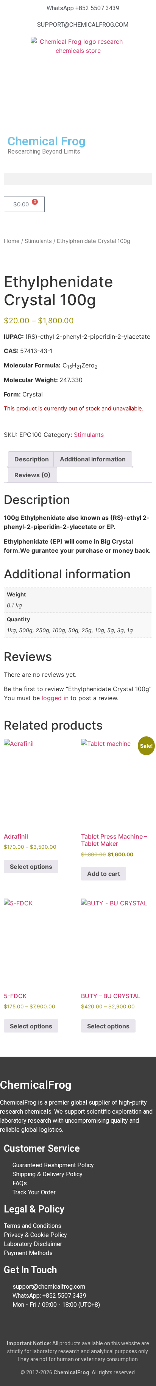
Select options (31, 866)
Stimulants (38, 241)
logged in (55, 698)
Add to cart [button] (103, 873)
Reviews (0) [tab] (32, 475)
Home (12, 241)
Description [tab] (31, 459)
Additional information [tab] (93, 459)
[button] (78, 179)
